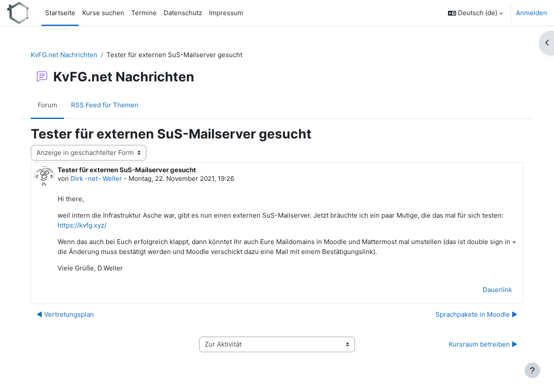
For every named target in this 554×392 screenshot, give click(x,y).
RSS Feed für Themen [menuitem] (104, 105)
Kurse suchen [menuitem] (103, 13)
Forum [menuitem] (47, 105)
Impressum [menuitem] (226, 13)
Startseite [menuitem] (60, 13)
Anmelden (531, 13)
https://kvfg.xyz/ (82, 225)
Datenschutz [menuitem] (183, 13)
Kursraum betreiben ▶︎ (483, 344)
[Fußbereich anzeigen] (532, 370)
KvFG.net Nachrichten (64, 55)
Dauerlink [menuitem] (497, 290)
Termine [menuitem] (144, 13)
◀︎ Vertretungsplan (65, 314)
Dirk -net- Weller (96, 178)
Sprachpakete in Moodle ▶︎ (476, 314)
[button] (475, 13)
